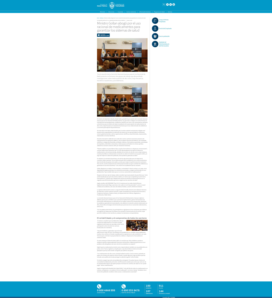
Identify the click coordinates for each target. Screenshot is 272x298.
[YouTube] (173, 4)
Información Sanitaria (145, 12)
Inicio (98, 18)
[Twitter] (170, 4)
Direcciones (111, 12)
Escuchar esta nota (103, 35)
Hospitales (120, 12)
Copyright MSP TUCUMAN (168, 297)
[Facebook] (167, 4)
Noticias (170, 12)
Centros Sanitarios (131, 12)
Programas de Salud (159, 12)
